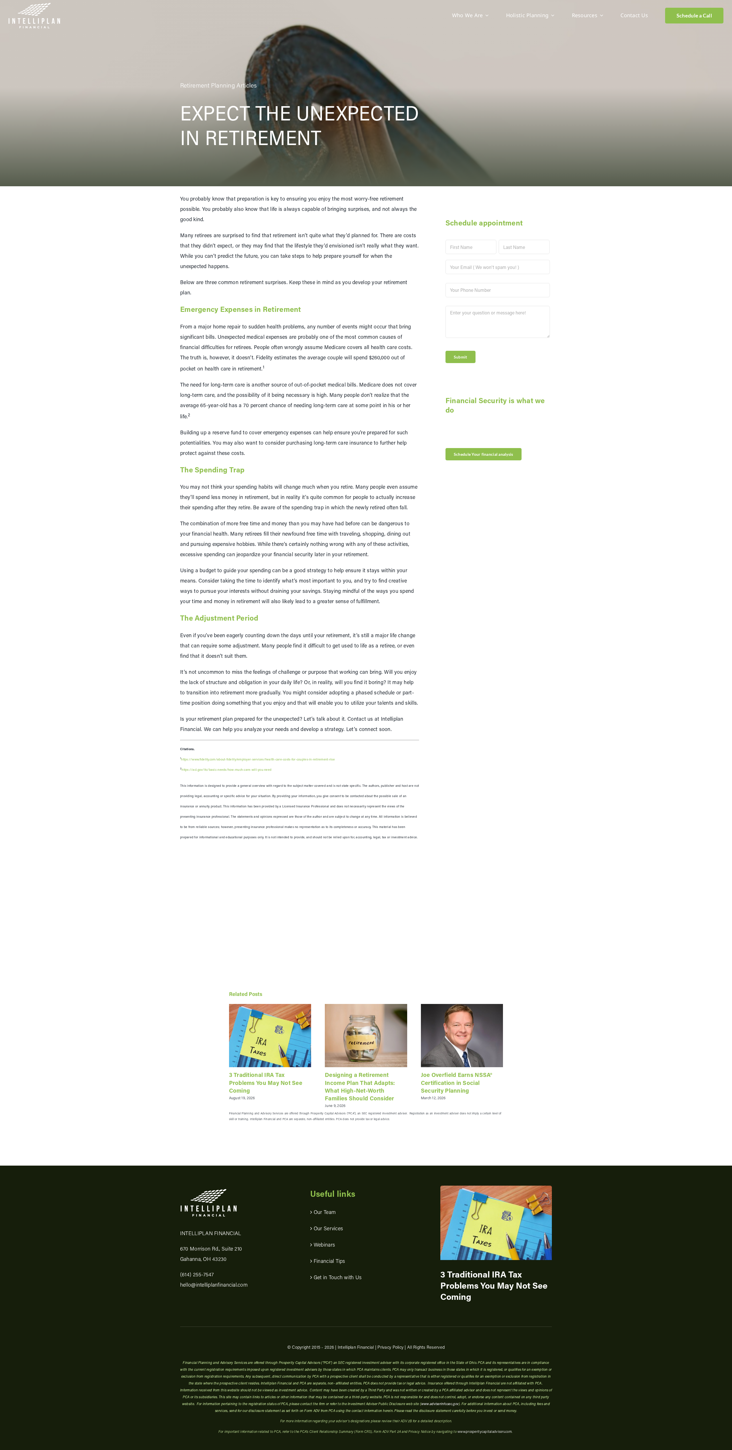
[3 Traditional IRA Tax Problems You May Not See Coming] (270, 1035)
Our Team (325, 1212)
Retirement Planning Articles (218, 85)
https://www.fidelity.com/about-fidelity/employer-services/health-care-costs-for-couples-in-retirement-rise (258, 759)
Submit (460, 356)
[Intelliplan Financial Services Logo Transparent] (34, 5)
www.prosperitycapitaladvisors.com (485, 1431)
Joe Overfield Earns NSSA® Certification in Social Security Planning (456, 1082)
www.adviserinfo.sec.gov (440, 1403)
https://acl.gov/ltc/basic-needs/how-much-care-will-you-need (226, 770)
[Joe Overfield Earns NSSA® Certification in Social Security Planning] (462, 1035)
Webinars (324, 1244)
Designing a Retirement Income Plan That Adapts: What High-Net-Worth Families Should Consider (360, 1086)
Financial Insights (471, 1232)
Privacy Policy (390, 1347)
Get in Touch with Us (337, 1277)
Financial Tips (329, 1260)
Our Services (328, 1228)
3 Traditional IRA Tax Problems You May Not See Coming (265, 1082)
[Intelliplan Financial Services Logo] (208, 1191)
